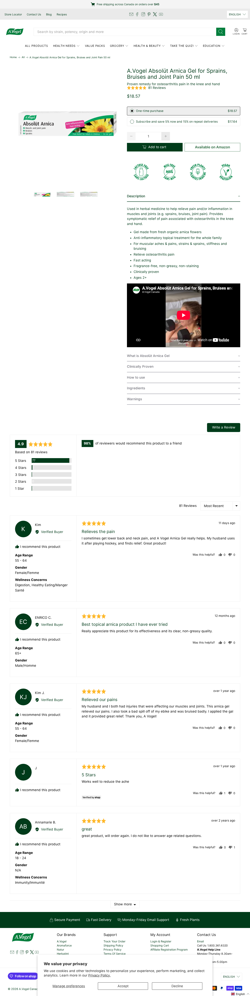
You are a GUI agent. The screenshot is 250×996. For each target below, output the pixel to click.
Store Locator (13, 14)
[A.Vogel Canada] (15, 32)
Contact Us (34, 14)
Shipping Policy (113, 945)
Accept (123, 986)
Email (200, 941)
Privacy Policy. (99, 975)
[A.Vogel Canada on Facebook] (137, 14)
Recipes (62, 14)
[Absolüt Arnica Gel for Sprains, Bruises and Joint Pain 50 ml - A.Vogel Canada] (66, 124)
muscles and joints (141, 214)
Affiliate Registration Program (169, 949)
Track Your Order (114, 941)
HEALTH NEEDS (64, 45)
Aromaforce (64, 945)
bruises (184, 214)
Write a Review (223, 427)
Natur (60, 949)
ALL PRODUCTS (36, 45)
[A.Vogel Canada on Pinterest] (149, 14)
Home (13, 57)
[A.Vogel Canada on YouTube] (161, 14)
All (23, 57)
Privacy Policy (112, 949)
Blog (49, 14)
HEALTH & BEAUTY (147, 45)
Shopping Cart (159, 945)
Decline (177, 986)
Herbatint (63, 953)
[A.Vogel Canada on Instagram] (143, 14)
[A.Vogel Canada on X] (155, 14)
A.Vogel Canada (29, 989)
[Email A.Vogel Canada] (131, 14)
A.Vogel (61, 941)
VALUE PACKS (95, 45)
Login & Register (160, 941)
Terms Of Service (115, 953)
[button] (146, 87)
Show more (123, 904)
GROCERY (117, 45)
